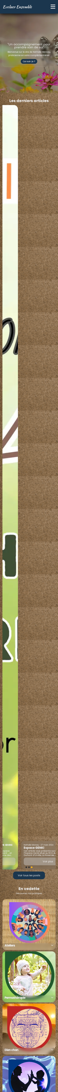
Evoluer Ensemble (17, 7)
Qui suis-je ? (29, 61)
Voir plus (29, 861)
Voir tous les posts (29, 875)
